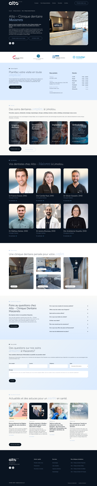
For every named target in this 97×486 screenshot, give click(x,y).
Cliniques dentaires (17, 10)
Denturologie (55, 462)
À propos (36, 3)
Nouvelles (60, 3)
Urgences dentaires (56, 468)
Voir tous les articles (15, 444)
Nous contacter (13, 326)
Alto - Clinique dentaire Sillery (77, 465)
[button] (45, 3)
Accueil (10, 10)
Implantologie (55, 471)
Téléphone (51, 363)
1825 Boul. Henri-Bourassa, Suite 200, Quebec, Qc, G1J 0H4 (58, 83)
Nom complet (12, 363)
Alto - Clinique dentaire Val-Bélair (78, 468)
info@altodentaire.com (20, 482)
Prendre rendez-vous (81, 3)
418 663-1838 (35, 38)
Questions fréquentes (15, 87)
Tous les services (29, 149)
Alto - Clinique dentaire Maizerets (78, 462)
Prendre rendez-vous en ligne (18, 38)
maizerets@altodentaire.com (56, 93)
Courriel (31, 363)
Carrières (66, 3)
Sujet (71, 363)
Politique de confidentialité (72, 483)
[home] (15, 3)
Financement (36, 465)
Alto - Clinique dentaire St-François (78, 471)
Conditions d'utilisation (82, 483)
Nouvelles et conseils (38, 468)
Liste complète (55, 465)
